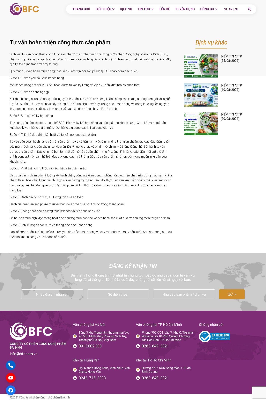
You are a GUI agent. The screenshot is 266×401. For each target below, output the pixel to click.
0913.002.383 (90, 346)
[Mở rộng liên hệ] (11, 365)
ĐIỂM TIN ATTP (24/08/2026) (231, 59)
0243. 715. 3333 (92, 378)
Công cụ (207, 9)
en (230, 9)
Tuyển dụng (185, 9)
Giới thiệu (103, 9)
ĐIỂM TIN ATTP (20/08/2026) (231, 117)
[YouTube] (11, 378)
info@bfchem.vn (24, 354)
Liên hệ (164, 9)
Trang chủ (81, 9)
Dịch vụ (126, 9)
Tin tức (144, 9)
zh (236, 9)
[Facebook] (11, 390)
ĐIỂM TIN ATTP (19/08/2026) (231, 88)
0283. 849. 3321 (155, 346)
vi (225, 9)
